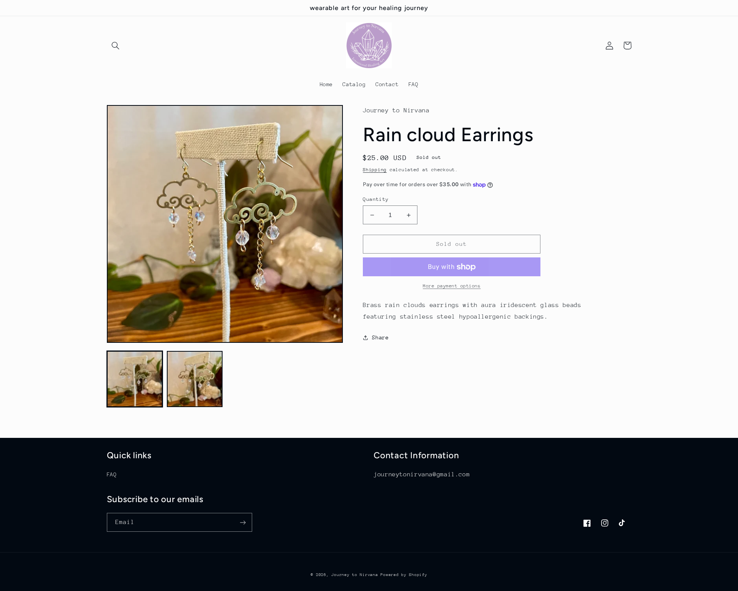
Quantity (376, 199)
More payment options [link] (452, 286)
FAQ (112, 474)
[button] (116, 45)
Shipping (375, 169)
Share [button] (380, 337)
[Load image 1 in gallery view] (135, 379)
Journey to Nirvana (356, 575)
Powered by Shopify (404, 575)
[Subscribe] (242, 522)
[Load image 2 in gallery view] (195, 379)
